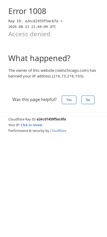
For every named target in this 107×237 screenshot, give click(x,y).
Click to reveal (31, 125)
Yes (69, 100)
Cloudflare (58, 130)
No (88, 100)
